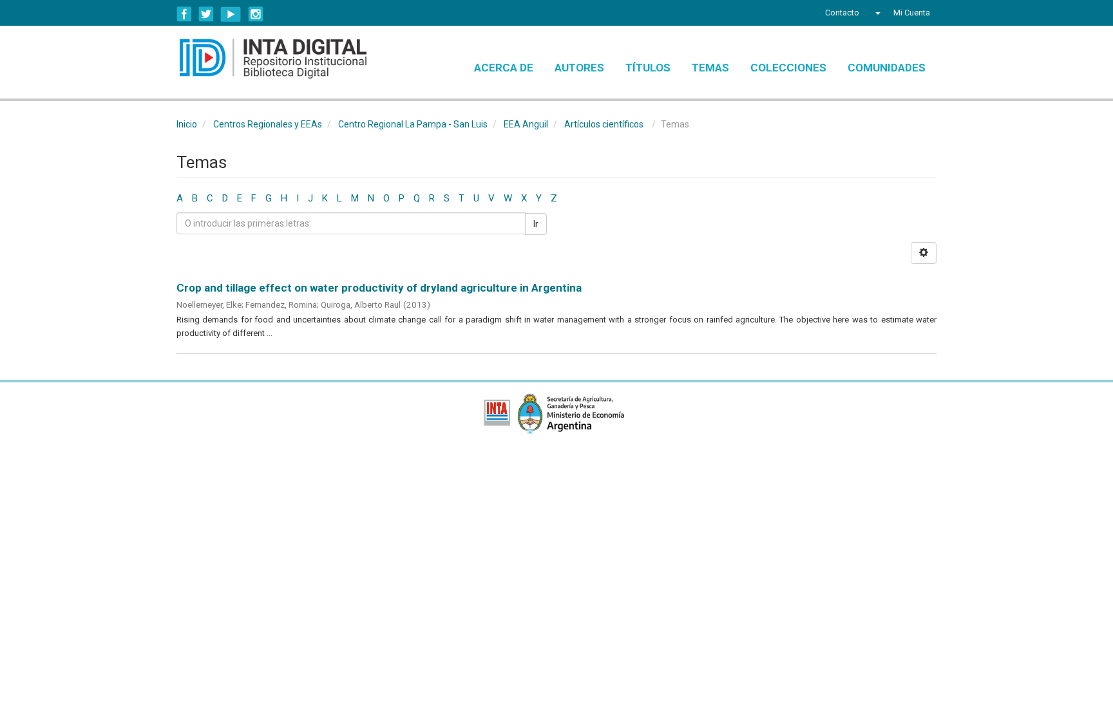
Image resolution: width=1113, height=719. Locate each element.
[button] (876, 13)
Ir (535, 224)
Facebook (184, 14)
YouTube (231, 14)
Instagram (255, 14)
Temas (710, 67)
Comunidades (887, 67)
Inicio (186, 124)
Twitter (206, 14)
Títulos (648, 67)
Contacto (842, 12)
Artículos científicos (603, 124)
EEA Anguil (526, 124)
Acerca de (503, 67)
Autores (579, 67)
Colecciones (788, 67)
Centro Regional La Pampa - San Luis (413, 124)
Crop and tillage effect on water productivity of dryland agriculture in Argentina (379, 287)
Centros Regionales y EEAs (267, 124)
